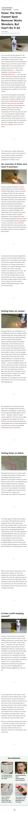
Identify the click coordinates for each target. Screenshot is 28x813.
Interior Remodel (6, 9)
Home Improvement (7, 8)
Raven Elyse (7, 108)
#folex (17, 114)
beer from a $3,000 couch (9, 124)
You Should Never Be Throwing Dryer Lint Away (7, 777)
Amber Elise (15, 108)
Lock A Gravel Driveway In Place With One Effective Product (7, 800)
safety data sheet (19, 217)
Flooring (16, 9)
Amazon (22, 189)
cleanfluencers (12, 72)
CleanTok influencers (8, 74)
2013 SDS (21, 223)
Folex (15, 101)
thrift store (4, 421)
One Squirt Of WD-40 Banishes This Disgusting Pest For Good (21, 800)
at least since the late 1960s (14, 103)
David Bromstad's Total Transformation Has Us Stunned (21, 778)
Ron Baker (5, 31)
